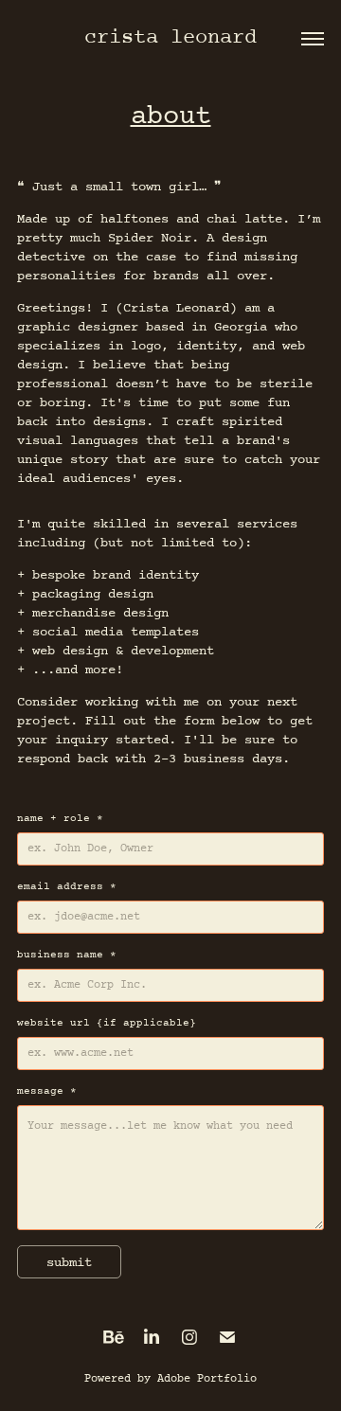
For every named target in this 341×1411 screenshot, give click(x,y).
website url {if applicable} (106, 1023)
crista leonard (170, 38)
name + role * (60, 819)
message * (47, 1091)
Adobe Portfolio (207, 1378)
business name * (67, 955)
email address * (67, 887)
